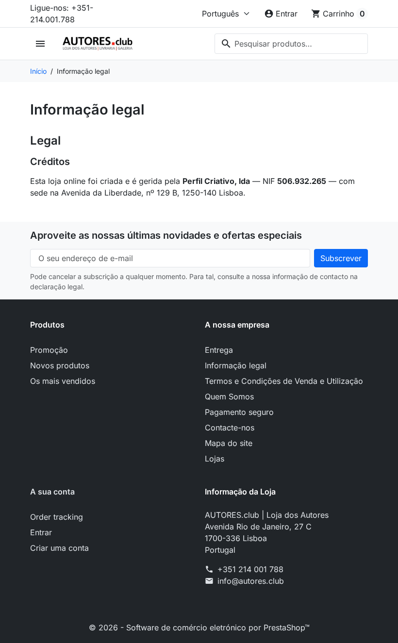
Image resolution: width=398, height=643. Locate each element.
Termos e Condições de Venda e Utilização (284, 381)
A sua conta (52, 491)
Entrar (41, 532)
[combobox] (291, 43)
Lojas (214, 458)
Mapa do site (228, 443)
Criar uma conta (59, 548)
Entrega (219, 350)
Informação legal (235, 365)
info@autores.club (250, 581)
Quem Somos (229, 396)
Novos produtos (59, 365)
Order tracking (56, 517)
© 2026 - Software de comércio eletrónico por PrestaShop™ (199, 627)
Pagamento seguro (239, 412)
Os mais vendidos (62, 381)
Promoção (49, 350)
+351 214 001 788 (250, 569)
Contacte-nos (229, 427)
